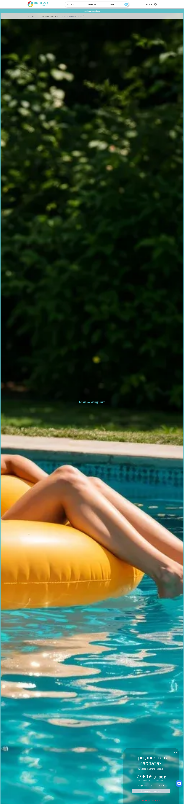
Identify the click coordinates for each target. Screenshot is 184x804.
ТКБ (33, 16)
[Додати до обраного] (175, 751)
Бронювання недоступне (151, 791)
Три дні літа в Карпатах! (48, 16)
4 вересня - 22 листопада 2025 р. (151, 786)
